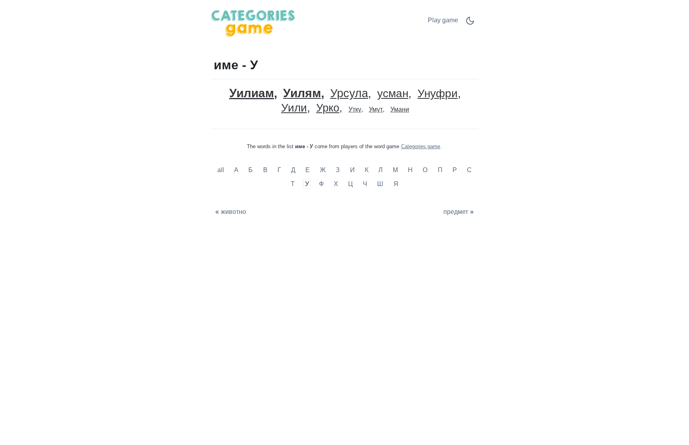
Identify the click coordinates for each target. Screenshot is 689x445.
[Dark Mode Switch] (470, 23)
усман (392, 94)
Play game (443, 20)
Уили (294, 108)
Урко (327, 108)
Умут (376, 109)
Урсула (349, 93)
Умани (399, 109)
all (221, 170)
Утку (354, 109)
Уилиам (251, 93)
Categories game (420, 146)
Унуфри (437, 94)
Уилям (302, 93)
